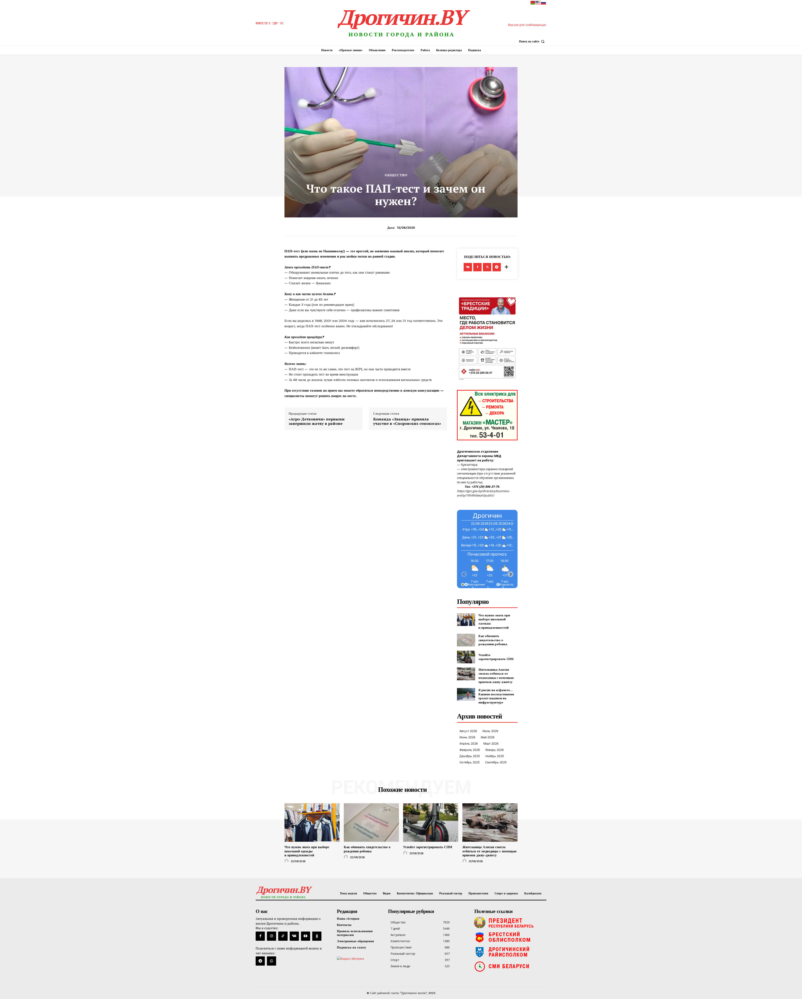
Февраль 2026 (469, 749)
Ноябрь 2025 (494, 756)
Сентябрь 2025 (496, 762)
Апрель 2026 (468, 743)
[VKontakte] (294, 936)
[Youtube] (305, 936)
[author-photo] (287, 861)
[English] (538, 2)
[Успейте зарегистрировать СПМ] (466, 657)
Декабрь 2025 (469, 756)
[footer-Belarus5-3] (509, 922)
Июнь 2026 (467, 737)
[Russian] (543, 2)
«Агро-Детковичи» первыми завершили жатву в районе (317, 421)
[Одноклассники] (316, 936)
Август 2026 (468, 731)
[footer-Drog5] (509, 952)
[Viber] (271, 961)
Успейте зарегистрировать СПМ (496, 657)
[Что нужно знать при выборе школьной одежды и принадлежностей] (466, 619)
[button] (532, 41)
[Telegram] (496, 267)
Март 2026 (491, 743)
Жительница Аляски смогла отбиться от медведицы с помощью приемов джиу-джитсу (496, 676)
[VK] (468, 267)
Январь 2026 (494, 749)
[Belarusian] (533, 2)
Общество (396, 175)
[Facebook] (477, 267)
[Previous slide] (464, 574)
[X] (487, 267)
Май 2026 (488, 737)
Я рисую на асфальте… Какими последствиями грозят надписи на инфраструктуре (496, 696)
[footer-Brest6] (509, 937)
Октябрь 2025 (469, 762)
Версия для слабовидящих (527, 25)
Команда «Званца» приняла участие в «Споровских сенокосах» (407, 421)
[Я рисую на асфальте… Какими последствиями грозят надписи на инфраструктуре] (466, 694)
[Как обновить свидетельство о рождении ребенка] (466, 640)
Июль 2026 (490, 731)
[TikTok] (282, 936)
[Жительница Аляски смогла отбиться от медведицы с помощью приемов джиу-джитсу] (466, 674)
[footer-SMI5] (509, 966)
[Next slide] (510, 574)
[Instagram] (271, 936)
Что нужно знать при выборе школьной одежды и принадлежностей (306, 851)
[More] (506, 267)
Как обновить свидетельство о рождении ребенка (492, 640)
